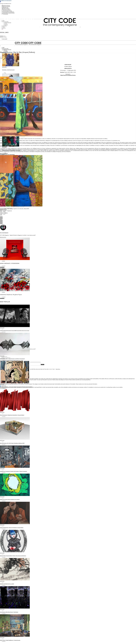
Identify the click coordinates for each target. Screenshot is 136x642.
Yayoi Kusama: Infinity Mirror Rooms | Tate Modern (9, 612)
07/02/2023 (3, 613)
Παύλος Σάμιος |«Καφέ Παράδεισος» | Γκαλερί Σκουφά (10, 640)
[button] (0, 1)
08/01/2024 (3, 54)
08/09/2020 (3, 641)
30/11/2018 (3, 444)
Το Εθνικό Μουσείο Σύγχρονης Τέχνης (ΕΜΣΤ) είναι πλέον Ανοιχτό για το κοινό (14, 330)
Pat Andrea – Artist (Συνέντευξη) (8, 69)
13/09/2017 (3, 585)
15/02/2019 (3, 472)
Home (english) (4, 38)
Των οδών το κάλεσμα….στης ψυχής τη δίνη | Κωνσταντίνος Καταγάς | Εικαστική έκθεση (16, 386)
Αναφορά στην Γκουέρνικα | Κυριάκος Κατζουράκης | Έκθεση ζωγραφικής (13, 471)
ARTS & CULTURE (5, 21)
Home (3, 20)
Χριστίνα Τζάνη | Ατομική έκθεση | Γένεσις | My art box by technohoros (13, 555)
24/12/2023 (3, 265)
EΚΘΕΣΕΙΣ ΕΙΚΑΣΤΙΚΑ (7, 22)
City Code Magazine (4, 232)
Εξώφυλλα (6, 24)
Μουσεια (5, 23)
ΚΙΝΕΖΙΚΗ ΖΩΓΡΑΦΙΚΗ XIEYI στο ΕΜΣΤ (7, 583)
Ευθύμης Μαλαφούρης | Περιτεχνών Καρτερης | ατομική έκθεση (11, 527)
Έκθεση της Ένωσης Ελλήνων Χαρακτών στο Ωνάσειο (10, 499)
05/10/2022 (3, 416)
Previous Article (3, 237)
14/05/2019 (3, 388)
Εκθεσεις (3, 49)
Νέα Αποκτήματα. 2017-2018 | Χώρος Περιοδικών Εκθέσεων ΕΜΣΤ (12, 443)
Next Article (2, 268)
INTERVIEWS (4, 25)
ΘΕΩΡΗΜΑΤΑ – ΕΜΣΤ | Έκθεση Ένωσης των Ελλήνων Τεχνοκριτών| (12, 358)
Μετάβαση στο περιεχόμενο (5, 0)
